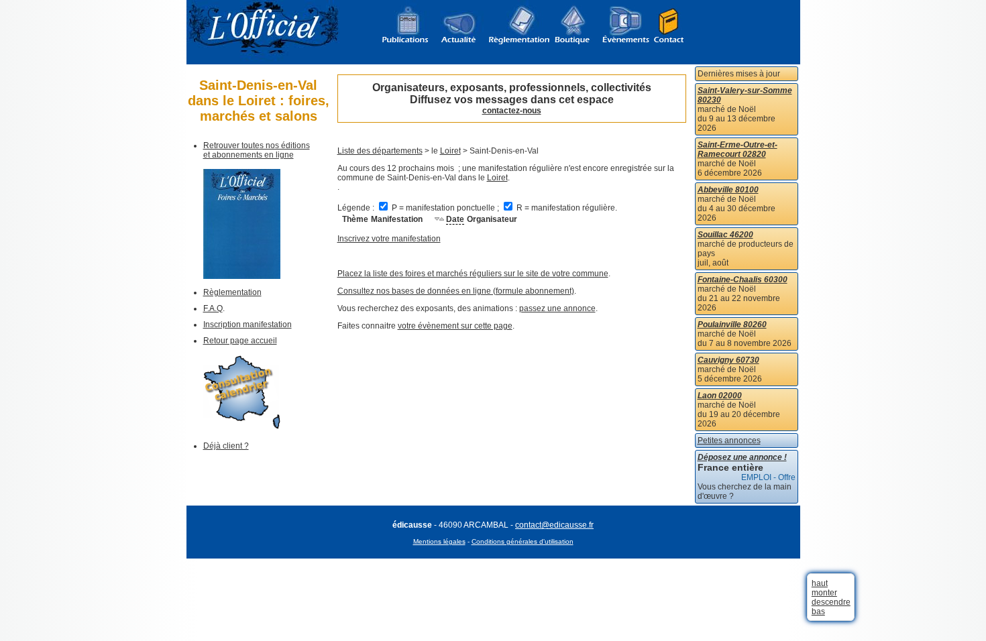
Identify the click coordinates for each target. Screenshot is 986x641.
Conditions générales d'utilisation (522, 541)
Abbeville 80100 (728, 189)
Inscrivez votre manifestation (389, 238)
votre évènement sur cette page (455, 326)
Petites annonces (729, 440)
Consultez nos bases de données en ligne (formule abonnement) (455, 291)
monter (824, 592)
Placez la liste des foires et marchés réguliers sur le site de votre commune (472, 273)
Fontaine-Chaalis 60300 (742, 279)
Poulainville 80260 (732, 324)
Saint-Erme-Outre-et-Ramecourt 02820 (737, 149)
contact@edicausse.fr (554, 525)
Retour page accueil (240, 340)
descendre (831, 602)
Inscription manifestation (247, 324)
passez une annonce (557, 308)
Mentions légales (439, 541)
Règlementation (232, 292)
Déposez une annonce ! (742, 457)
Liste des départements (380, 151)
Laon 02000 (720, 395)
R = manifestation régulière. (565, 208)
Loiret (450, 151)
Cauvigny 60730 (728, 360)
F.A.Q (213, 308)
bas (818, 611)
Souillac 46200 (725, 234)
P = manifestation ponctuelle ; (445, 208)
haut (820, 583)
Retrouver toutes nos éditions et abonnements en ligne (256, 150)
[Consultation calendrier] (241, 426)
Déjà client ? (226, 446)
